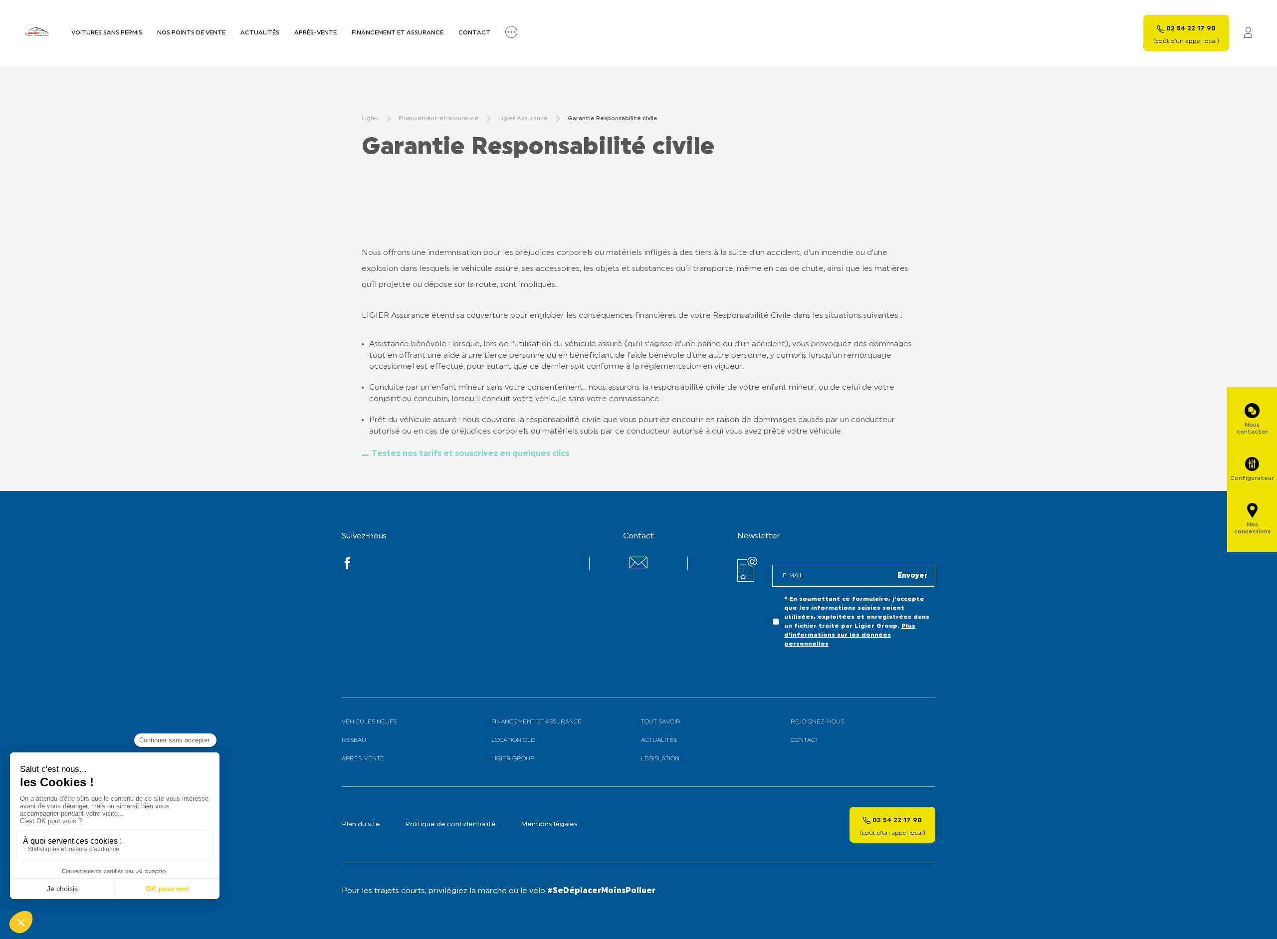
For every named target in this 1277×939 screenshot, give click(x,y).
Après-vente (315, 33)
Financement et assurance (397, 33)
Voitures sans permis (106, 33)
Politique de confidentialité (450, 824)
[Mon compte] (1248, 33)
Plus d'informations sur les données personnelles (849, 635)
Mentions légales (549, 824)
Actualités (259, 33)
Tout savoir (660, 722)
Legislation (660, 759)
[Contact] (638, 566)
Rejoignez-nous (817, 722)
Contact (474, 33)
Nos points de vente (191, 33)
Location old (513, 740)
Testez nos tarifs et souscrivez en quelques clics (470, 454)
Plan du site (361, 824)
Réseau (354, 740)
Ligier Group (512, 759)
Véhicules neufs (369, 722)
